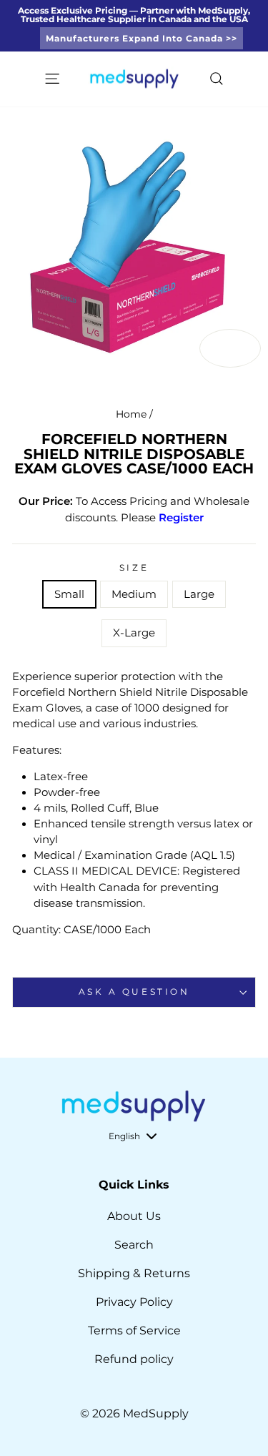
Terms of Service (134, 1330)
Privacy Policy (134, 1302)
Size (134, 568)
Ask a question (134, 992)
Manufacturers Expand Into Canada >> (141, 38)
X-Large (134, 632)
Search (134, 1244)
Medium (134, 594)
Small (69, 594)
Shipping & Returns (134, 1273)
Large (199, 594)
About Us (134, 1216)
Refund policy (134, 1359)
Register (181, 517)
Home (131, 414)
